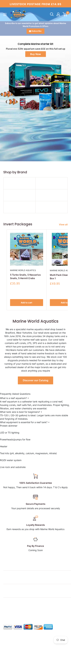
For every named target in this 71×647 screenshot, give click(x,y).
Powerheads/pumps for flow (15, 439)
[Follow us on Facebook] (5, 611)
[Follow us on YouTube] (30, 611)
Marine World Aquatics (23, 270)
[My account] (58, 14)
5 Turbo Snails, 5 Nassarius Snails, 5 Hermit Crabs (25, 276)
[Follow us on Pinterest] (24, 611)
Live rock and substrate (13, 467)
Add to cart (26, 302)
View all (63, 224)
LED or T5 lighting (9, 432)
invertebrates (44, 405)
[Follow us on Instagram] (18, 611)
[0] (65, 14)
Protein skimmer (8, 425)
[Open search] (52, 14)
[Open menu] (5, 14)
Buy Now (35, 54)
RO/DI (3, 460)
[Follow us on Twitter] (12, 611)
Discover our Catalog (35, 380)
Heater (3, 446)
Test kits (4, 453)
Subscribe (36, 31)
